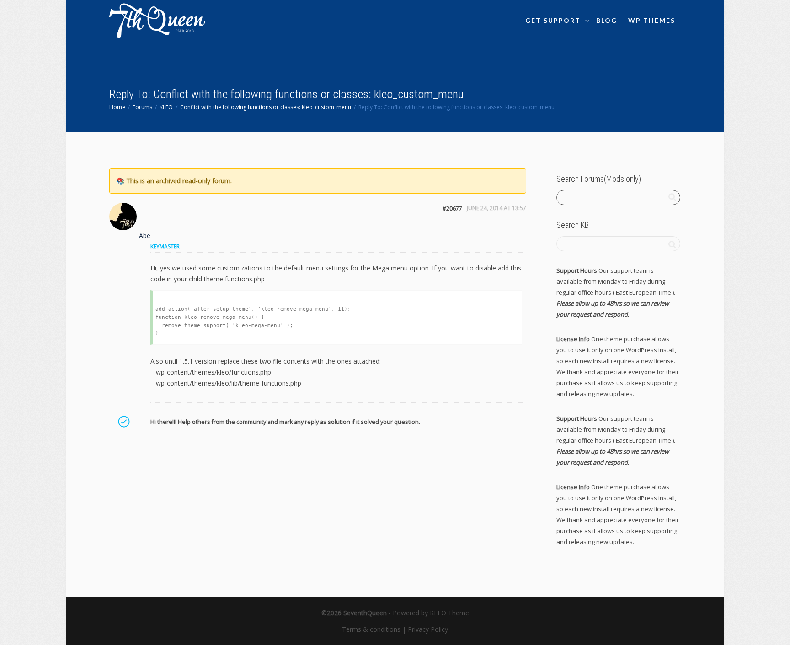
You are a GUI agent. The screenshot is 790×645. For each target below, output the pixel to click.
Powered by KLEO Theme (431, 612)
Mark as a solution (123, 421)
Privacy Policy (428, 629)
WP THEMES (651, 20)
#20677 (452, 208)
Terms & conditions (371, 629)
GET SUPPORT (554, 20)
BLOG (606, 20)
